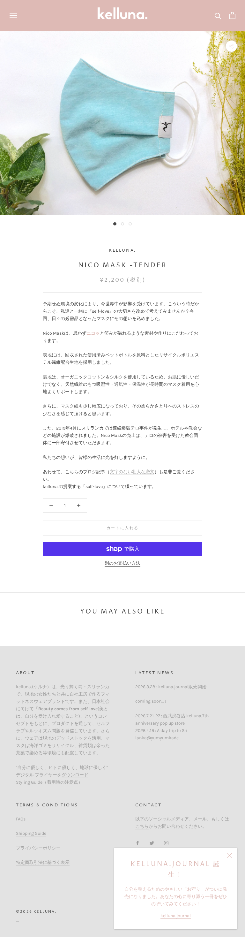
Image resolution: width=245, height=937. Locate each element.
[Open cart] (232, 15)
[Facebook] (137, 842)
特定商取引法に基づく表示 (43, 862)
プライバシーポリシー (38, 848)
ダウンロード (75, 775)
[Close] (229, 855)
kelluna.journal (175, 915)
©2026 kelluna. (36, 911)
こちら (142, 826)
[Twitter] (152, 842)
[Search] (218, 15)
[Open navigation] (13, 15)
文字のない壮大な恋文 (132, 472)
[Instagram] (166, 842)
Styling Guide (29, 782)
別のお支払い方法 (122, 563)
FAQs (21, 819)
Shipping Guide (31, 833)
